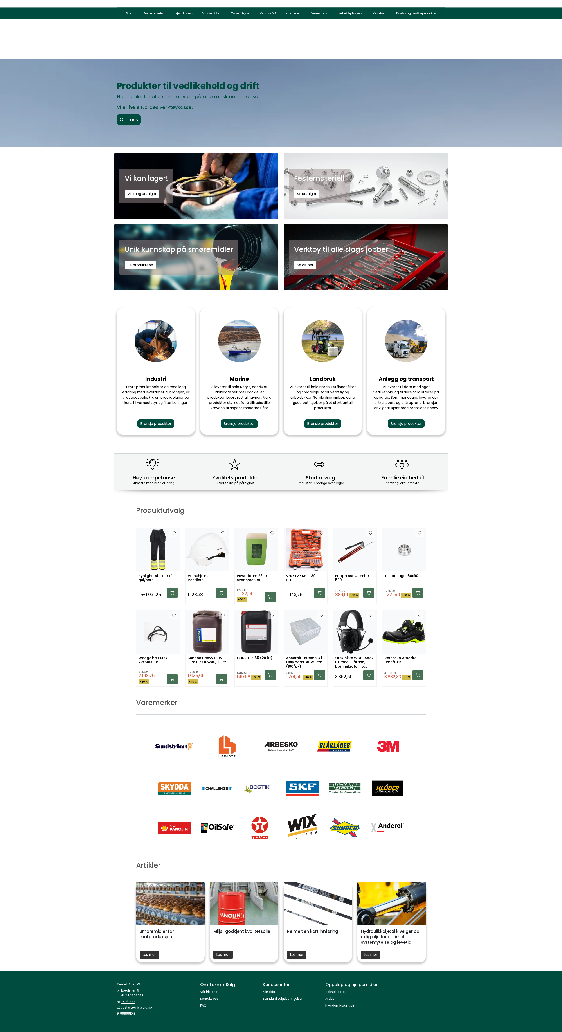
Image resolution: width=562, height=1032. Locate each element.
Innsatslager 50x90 (401, 576)
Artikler (330, 998)
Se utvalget (307, 193)
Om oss (129, 119)
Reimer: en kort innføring (312, 931)
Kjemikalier (183, 13)
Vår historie (208, 992)
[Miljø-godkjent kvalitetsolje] (244, 903)
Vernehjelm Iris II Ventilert (202, 578)
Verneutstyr (319, 13)
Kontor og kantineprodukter (416, 13)
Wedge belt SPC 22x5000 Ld (153, 660)
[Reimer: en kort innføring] (318, 903)
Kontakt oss (209, 998)
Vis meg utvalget (142, 193)
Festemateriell (153, 13)
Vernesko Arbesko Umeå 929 (400, 660)
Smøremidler (211, 13)
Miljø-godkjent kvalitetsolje (241, 931)
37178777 (128, 1001)
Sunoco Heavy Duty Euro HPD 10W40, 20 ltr (207, 660)
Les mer (149, 954)
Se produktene (140, 264)
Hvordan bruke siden (341, 1005)
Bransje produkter (155, 423)
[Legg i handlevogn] (172, 593)
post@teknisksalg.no (136, 1007)
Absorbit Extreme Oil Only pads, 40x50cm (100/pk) (304, 662)
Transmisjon (240, 13)
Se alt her (305, 264)
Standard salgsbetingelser (283, 998)
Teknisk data (335, 992)
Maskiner (379, 13)
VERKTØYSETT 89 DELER (300, 578)
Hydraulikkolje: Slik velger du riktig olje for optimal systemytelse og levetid (390, 936)
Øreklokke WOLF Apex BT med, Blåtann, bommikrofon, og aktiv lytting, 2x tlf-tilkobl (354, 662)
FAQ (203, 1005)
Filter (129, 13)
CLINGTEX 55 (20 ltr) (254, 658)
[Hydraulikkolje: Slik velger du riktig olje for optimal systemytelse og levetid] (391, 903)
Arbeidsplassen (350, 13)
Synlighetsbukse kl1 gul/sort (156, 578)
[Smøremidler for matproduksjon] (170, 903)
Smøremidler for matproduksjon (157, 934)
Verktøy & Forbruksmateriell (280, 13)
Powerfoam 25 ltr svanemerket (252, 578)
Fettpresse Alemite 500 (352, 578)
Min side (269, 992)
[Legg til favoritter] (173, 533)
